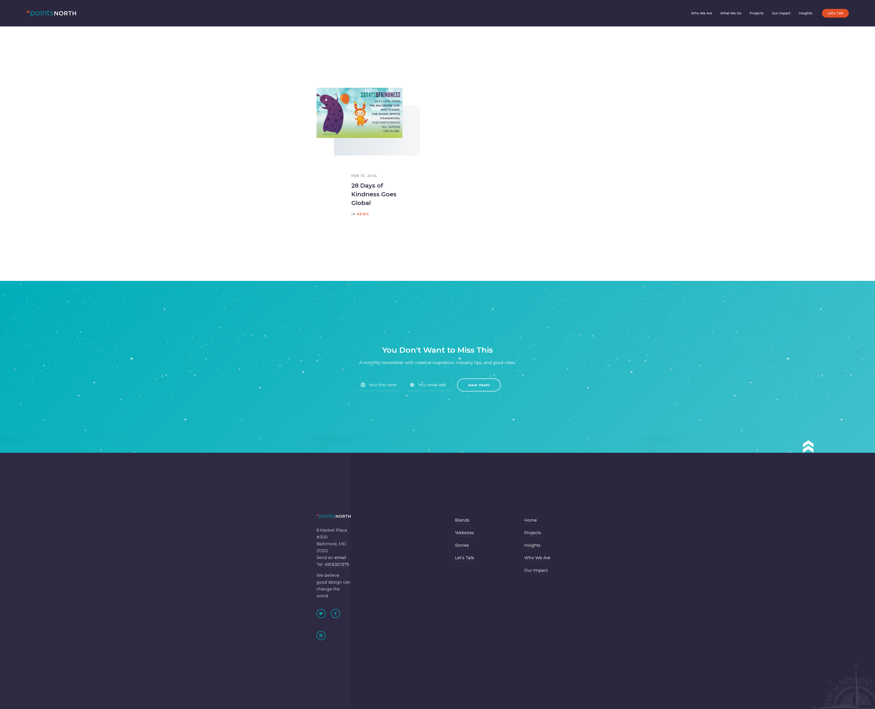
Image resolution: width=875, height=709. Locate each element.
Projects (757, 13)
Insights (805, 13)
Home (530, 520)
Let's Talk (835, 13)
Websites (464, 532)
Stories (462, 545)
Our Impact (781, 13)
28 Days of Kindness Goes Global (373, 194)
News (363, 214)
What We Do (730, 13)
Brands (462, 520)
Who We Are (701, 13)
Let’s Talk (464, 557)
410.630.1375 (336, 564)
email (340, 557)
